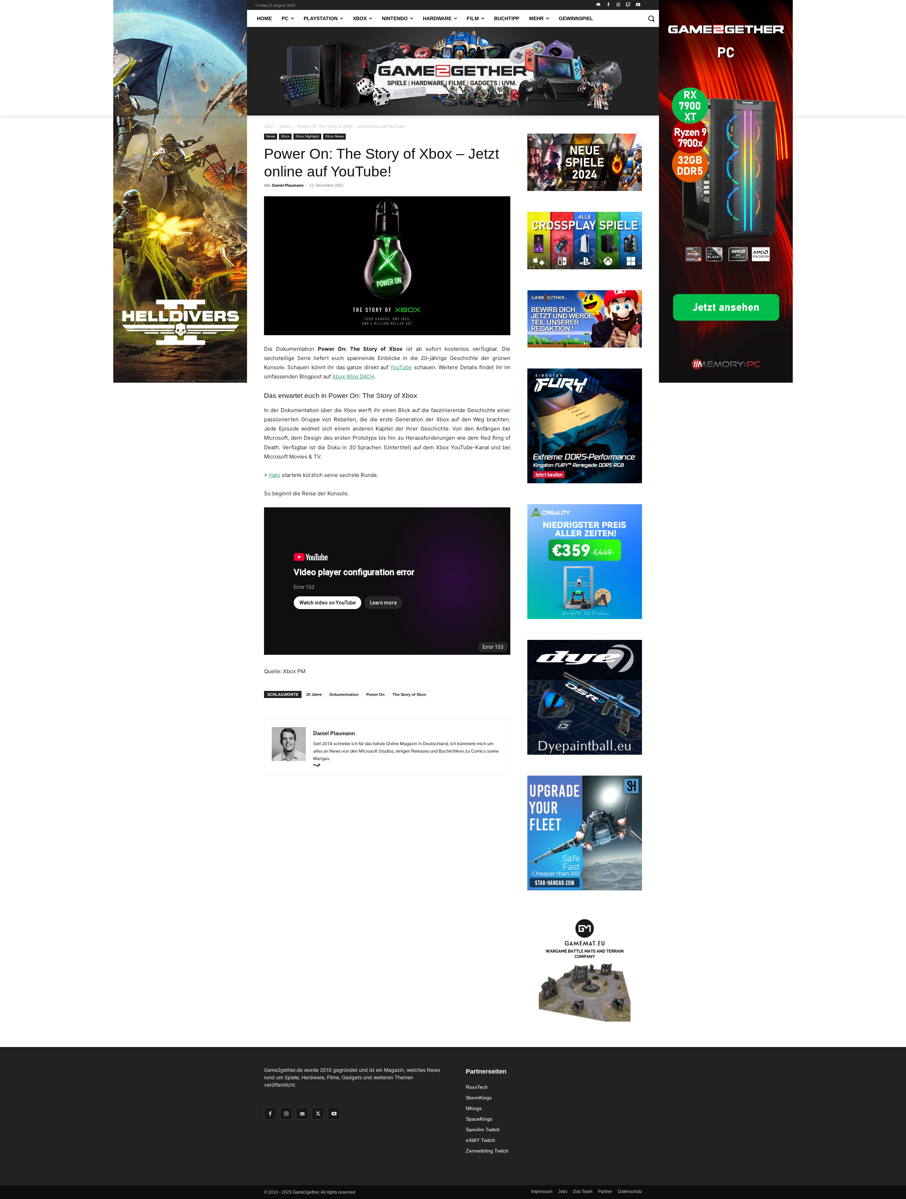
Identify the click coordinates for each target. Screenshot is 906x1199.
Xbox (285, 136)
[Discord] (599, 5)
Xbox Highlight (307, 136)
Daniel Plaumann (288, 185)
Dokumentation (344, 694)
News (285, 126)
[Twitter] (318, 1113)
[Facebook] (608, 5)
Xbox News (334, 136)
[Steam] (319, 766)
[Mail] (302, 1113)
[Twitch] (628, 5)
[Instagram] (618, 5)
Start (268, 126)
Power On (375, 694)
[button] (651, 18)
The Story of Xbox (409, 694)
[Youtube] (638, 5)
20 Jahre (314, 694)
